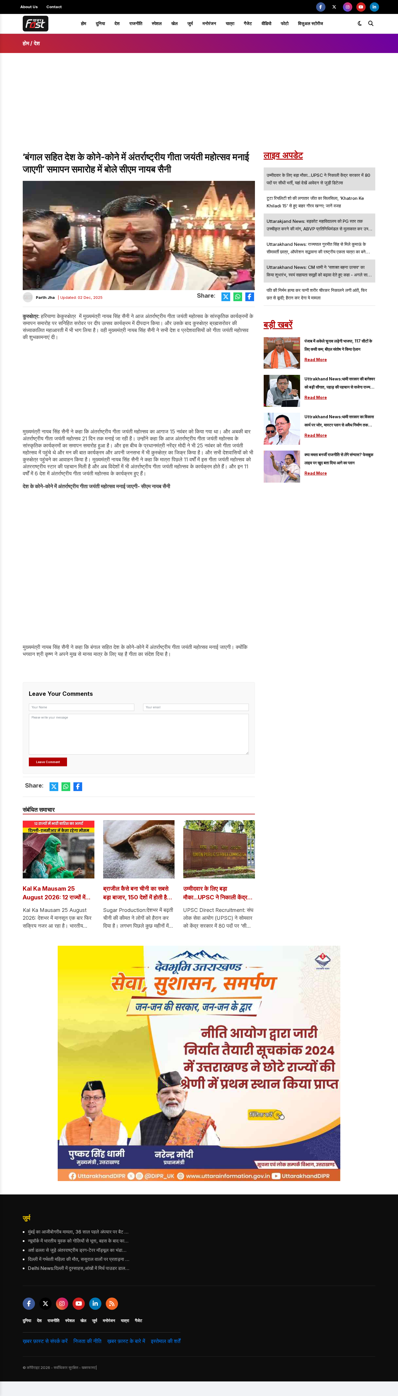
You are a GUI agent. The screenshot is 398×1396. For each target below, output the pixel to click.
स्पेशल (157, 23)
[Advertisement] (199, 107)
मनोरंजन (209, 23)
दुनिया (100, 23)
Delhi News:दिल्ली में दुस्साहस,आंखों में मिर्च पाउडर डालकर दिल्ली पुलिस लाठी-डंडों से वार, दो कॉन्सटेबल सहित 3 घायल (79, 1268)
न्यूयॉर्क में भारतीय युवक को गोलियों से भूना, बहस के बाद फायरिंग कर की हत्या (79, 1241)
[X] (334, 7)
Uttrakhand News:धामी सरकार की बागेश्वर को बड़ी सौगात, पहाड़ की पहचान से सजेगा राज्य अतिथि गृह (339, 383)
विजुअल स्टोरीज (310, 23)
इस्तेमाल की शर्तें (165, 1341)
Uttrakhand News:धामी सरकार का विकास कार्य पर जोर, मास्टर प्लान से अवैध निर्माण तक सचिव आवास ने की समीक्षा (339, 421)
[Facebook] (320, 7)
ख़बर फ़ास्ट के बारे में (126, 1341)
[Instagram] (347, 7)
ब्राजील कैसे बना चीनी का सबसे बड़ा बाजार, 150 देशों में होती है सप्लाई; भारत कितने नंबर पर (135, 893)
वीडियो (266, 23)
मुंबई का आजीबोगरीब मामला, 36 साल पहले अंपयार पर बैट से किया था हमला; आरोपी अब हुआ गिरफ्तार (79, 1232)
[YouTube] (361, 7)
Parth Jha (45, 297)
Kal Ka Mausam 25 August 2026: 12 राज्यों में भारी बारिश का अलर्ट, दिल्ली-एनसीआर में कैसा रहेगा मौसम (54, 893)
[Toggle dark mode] (360, 23)
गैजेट (248, 23)
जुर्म (190, 23)
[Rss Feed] (112, 1304)
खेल (174, 23)
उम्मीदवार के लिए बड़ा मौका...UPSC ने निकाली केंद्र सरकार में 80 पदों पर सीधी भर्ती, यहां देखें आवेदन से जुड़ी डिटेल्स (216, 893)
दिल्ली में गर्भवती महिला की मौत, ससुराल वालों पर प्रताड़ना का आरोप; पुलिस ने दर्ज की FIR (79, 1259)
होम (83, 23)
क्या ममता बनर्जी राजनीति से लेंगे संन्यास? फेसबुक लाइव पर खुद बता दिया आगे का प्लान (338, 458)
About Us (29, 6)
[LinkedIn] (374, 7)
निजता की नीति (87, 1341)
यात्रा (230, 23)
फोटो (284, 23)
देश (117, 23)
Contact (54, 6)
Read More (315, 359)
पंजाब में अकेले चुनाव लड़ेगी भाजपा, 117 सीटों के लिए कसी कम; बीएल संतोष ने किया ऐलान (338, 345)
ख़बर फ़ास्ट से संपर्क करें (45, 1341)
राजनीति (135, 23)
